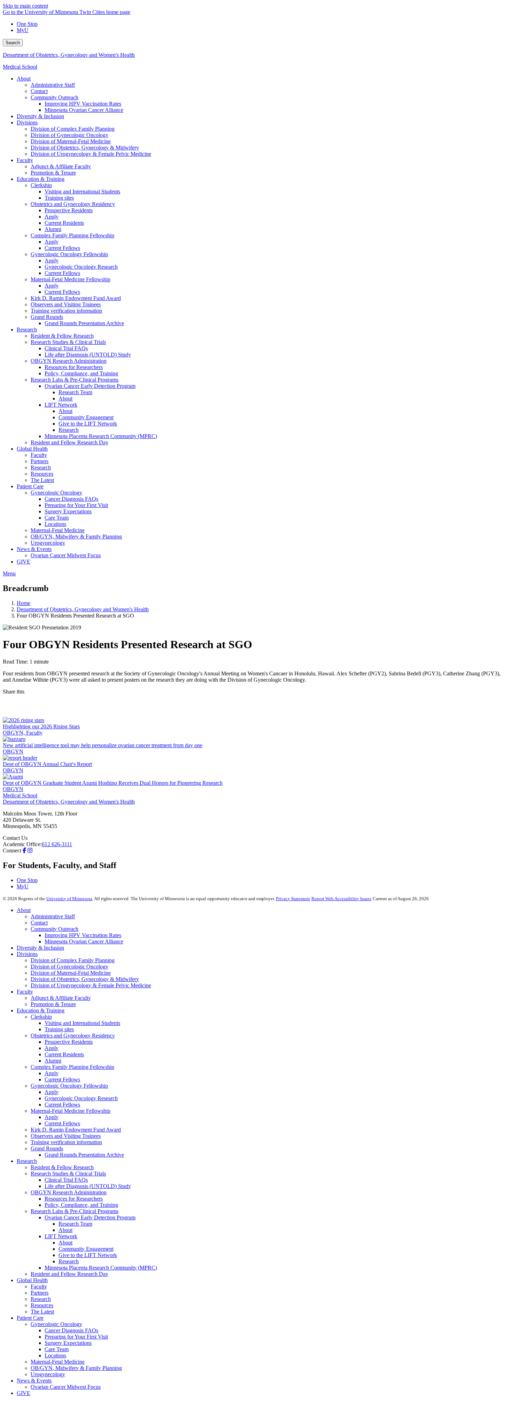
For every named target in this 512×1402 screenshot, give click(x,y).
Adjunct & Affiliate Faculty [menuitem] (61, 166)
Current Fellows (62, 1079)
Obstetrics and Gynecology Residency (73, 1036)
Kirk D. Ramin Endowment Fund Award (76, 1130)
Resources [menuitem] (42, 474)
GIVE (23, 1393)
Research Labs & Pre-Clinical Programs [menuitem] (74, 380)
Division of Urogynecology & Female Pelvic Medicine (91, 985)
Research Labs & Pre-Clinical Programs (74, 1211)
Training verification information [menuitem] (66, 311)
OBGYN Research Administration (69, 1192)
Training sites (59, 1029)
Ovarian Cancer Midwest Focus (66, 1387)
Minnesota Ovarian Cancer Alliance (84, 941)
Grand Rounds (47, 1148)
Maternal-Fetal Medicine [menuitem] (58, 530)
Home (23, 603)
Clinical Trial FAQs (66, 1180)
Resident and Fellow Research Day (69, 1274)
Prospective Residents (69, 1042)
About (24, 910)
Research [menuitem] (27, 329)
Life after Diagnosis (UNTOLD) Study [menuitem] (88, 355)
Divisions (27, 954)
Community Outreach (54, 929)
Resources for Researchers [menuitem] (74, 367)
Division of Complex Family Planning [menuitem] (73, 129)
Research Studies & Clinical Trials (68, 1174)
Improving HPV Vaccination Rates (83, 935)
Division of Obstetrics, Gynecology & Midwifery (85, 979)
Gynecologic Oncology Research (81, 1098)
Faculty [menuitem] (25, 160)
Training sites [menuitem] (59, 198)
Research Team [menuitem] (75, 392)
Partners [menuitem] (39, 461)
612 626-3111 (57, 844)
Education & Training (40, 1010)
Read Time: (15, 662)
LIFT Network (61, 1236)
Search (13, 42)
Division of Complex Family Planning (73, 960)
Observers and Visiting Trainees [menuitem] (66, 304)
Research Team (75, 1224)
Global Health (32, 1280)
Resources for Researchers (74, 1199)
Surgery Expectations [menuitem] (68, 511)
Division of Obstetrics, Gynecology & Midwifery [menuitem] (85, 148)
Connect (12, 850)
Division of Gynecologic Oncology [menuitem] (69, 135)
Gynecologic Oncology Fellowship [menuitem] (69, 254)
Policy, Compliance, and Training (81, 1205)
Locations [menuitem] (55, 524)
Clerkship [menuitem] (41, 185)
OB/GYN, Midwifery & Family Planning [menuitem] (76, 536)
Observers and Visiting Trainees (66, 1136)
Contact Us (15, 838)
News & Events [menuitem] (34, 549)
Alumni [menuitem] (53, 229)
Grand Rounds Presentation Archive (84, 1155)
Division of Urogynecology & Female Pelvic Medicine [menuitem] (91, 154)
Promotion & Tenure (53, 1004)
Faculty (25, 992)
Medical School (20, 67)
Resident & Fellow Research (62, 1167)
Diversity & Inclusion (40, 948)
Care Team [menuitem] (57, 518)
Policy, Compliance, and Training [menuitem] (81, 373)
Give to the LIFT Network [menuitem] (88, 424)
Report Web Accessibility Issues (341, 898)
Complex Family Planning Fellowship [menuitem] (72, 235)
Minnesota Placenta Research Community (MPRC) (101, 1268)
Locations (55, 1355)
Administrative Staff (53, 916)
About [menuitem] (24, 79)
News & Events (34, 1381)
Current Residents (64, 1054)
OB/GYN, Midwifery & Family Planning (76, 1368)
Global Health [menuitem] (32, 449)
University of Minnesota (69, 898)
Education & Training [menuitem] (40, 179)
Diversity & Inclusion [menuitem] (40, 116)
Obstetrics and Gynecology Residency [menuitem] (73, 204)
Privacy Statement (293, 898)
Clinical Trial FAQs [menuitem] (66, 348)
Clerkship (41, 1017)
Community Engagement (86, 1249)
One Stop (27, 24)
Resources (42, 1305)
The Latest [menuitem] (42, 480)
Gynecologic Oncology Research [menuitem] (81, 267)
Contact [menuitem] (39, 91)
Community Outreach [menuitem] (54, 97)
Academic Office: (22, 844)
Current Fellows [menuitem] (62, 248)
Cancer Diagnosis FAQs (71, 1330)
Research (27, 1161)
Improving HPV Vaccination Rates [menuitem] (83, 104)
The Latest (42, 1312)
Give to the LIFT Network (88, 1255)
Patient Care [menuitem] (30, 486)
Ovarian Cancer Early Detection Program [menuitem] (90, 386)
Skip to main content (25, 6)
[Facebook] (256, 700)
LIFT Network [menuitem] (61, 405)
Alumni (53, 1061)
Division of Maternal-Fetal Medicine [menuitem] (71, 141)
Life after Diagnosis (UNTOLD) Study (88, 1186)
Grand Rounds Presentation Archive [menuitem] (84, 323)
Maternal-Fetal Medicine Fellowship (70, 1111)
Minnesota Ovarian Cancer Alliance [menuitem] (84, 110)
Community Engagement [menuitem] (86, 417)
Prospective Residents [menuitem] (69, 210)
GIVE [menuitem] (23, 562)
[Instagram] (30, 850)
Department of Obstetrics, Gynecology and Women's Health (69, 55)
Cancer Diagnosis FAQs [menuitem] (71, 499)
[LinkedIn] (256, 711)
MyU (23, 30)
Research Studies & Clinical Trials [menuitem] (68, 342)
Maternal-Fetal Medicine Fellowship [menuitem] (70, 279)
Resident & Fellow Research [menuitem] (62, 336)
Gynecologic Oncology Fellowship (69, 1086)
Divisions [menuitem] (27, 122)
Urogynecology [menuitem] (48, 543)
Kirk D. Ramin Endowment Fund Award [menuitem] (76, 298)
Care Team (57, 1349)
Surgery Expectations (68, 1343)
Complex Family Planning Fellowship (72, 1067)
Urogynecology (48, 1374)
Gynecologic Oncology (56, 1324)
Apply (52, 1048)
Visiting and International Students (82, 1023)
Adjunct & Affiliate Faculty (61, 998)
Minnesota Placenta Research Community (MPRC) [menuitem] (101, 436)
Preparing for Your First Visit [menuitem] (76, 505)
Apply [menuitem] (52, 217)
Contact (39, 923)
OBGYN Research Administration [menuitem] (69, 361)
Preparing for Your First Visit (76, 1337)
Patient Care (30, 1318)
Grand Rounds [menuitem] (47, 317)
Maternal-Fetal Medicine (58, 1362)
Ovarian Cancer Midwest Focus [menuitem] (66, 555)
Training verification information (66, 1142)
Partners (39, 1293)
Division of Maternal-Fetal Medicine (71, 973)
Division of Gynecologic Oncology (69, 967)
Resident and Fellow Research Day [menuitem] (69, 442)
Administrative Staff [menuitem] (53, 85)
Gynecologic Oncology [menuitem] (56, 493)
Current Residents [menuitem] (64, 223)
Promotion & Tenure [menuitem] (53, 173)
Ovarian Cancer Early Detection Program (90, 1217)
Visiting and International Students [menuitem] (82, 191)
